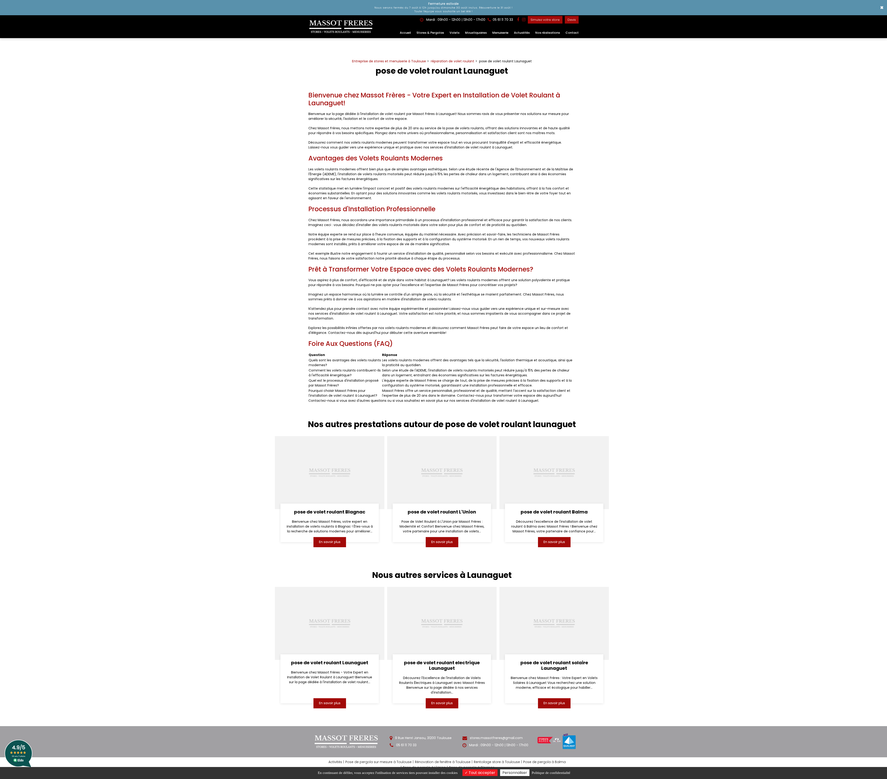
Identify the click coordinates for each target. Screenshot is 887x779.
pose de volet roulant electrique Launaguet (442, 665)
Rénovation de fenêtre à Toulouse (443, 762)
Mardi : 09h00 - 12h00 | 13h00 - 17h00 (455, 19)
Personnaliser (514, 772)
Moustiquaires (476, 32)
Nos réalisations (547, 32)
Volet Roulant (532, 95)
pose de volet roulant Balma (554, 512)
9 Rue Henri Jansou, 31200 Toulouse (423, 738)
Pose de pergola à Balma (544, 762)
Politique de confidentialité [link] (551, 773)
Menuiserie (500, 32)
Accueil (405, 32)
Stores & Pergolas (430, 32)
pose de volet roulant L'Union (442, 512)
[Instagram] (524, 19)
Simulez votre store (545, 20)
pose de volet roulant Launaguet (329, 662)
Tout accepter (481, 772)
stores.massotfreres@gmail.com (496, 738)
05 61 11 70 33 (405, 745)
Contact (572, 32)
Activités (335, 762)
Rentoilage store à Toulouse (497, 762)
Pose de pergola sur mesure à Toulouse (378, 762)
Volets (454, 32)
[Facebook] (518, 19)
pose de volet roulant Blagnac (329, 512)
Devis (572, 20)
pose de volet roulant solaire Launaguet (554, 665)
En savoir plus (329, 542)
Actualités (522, 32)
